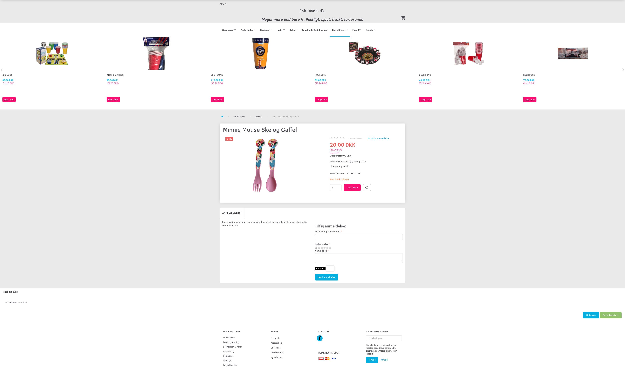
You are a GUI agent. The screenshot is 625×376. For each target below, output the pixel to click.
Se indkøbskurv (611, 315)
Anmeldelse (321, 250)
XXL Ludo (7, 74)
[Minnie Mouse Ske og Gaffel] (265, 166)
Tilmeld (372, 359)
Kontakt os (228, 355)
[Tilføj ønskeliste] (367, 187)
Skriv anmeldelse (380, 138)
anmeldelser (355, 138)
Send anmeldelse (326, 277)
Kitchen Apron (115, 74)
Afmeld (384, 359)
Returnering (228, 351)
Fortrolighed (229, 337)
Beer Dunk (217, 74)
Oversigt (227, 360)
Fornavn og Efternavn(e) (327, 231)
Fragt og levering (231, 342)
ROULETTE (320, 74)
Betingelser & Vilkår (232, 346)
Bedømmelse (321, 244)
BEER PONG (425, 74)
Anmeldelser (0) (232, 212)
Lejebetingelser (230, 364)
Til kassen (591, 315)
